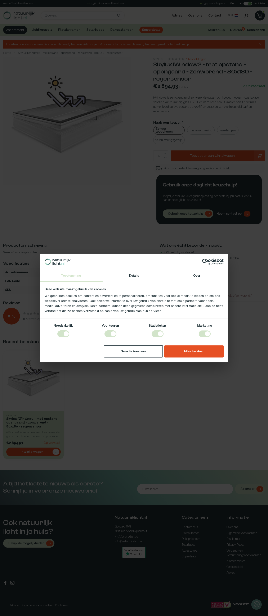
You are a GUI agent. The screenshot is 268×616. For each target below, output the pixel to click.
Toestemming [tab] (71, 275)
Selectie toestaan (133, 351)
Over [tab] (196, 275)
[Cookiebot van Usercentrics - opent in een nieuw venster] (205, 262)
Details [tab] (134, 275)
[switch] (110, 334)
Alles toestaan (194, 351)
